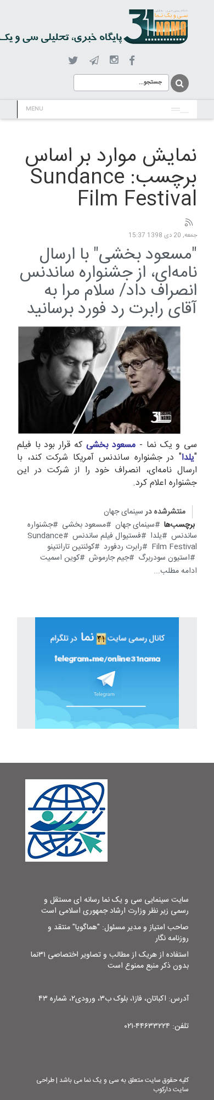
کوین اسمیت (60, 558)
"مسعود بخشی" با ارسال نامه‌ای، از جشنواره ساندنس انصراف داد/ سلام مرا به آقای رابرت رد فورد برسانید (108, 282)
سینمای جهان (123, 511)
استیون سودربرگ (164, 558)
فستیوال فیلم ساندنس (106, 536)
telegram (94, 60)
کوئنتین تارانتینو (70, 547)
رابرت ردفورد (123, 547)
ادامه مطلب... (175, 571)
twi (73, 61)
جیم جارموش (109, 558)
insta (114, 60)
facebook (132, 60)
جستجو (179, 83)
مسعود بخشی (84, 525)
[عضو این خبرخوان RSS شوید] (188, 223)
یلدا (156, 536)
